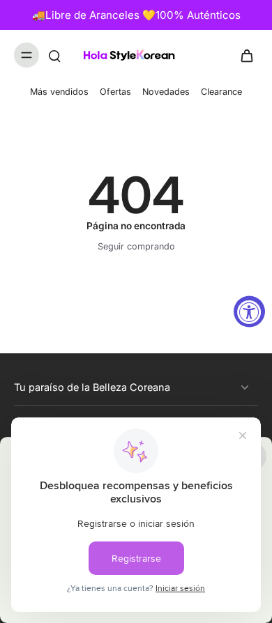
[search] (54, 55)
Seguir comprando (136, 246)
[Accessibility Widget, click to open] (249, 312)
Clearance (221, 91)
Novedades (166, 91)
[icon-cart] (242, 55)
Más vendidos (59, 91)
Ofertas (115, 91)
